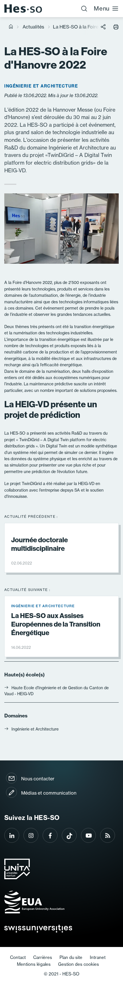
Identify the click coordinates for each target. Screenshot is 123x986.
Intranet (98, 957)
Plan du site (70, 957)
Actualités (33, 27)
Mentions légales (34, 964)
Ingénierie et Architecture (35, 729)
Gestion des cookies (78, 964)
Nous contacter (37, 778)
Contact (18, 957)
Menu (102, 8)
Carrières (42, 957)
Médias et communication (48, 793)
